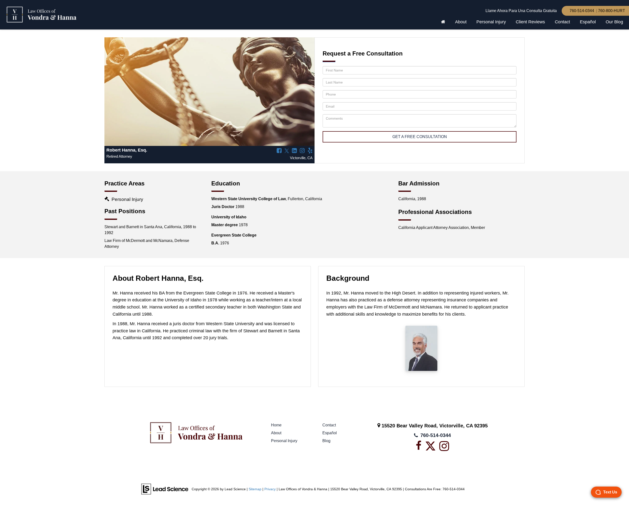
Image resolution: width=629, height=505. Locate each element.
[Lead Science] (164, 489)
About (276, 433)
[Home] (443, 21)
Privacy (270, 489)
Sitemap (255, 489)
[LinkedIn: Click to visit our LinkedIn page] (293, 151)
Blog (326, 441)
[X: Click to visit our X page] (286, 151)
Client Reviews (530, 21)
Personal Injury (284, 441)
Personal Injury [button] (491, 21)
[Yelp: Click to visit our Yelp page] (309, 151)
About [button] (461, 21)
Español (588, 21)
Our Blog (614, 21)
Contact (562, 21)
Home (276, 425)
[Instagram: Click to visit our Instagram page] (301, 151)
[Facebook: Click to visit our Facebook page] (278, 151)
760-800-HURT (611, 11)
